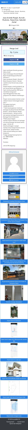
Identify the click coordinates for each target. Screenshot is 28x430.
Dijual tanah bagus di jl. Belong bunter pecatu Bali (14, 340)
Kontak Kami (21, 422)
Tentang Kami (10, 422)
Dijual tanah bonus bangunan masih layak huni (14, 241)
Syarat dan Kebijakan (15, 423)
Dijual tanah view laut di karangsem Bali (14, 397)
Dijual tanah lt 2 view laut (14, 360)
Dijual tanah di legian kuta (14, 416)
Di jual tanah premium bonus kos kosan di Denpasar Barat (14, 282)
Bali (6, 56)
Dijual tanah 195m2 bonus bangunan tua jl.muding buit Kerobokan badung (14, 262)
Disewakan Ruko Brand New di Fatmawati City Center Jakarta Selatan (14, 221)
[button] (27, 38)
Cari (24, 2)
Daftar (17, 2)
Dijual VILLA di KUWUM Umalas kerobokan (14, 378)
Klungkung (11, 56)
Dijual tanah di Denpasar (14, 320)
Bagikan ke (13, 60)
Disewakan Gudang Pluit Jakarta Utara (14, 201)
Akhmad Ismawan (14, 152)
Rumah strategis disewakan (14, 302)
